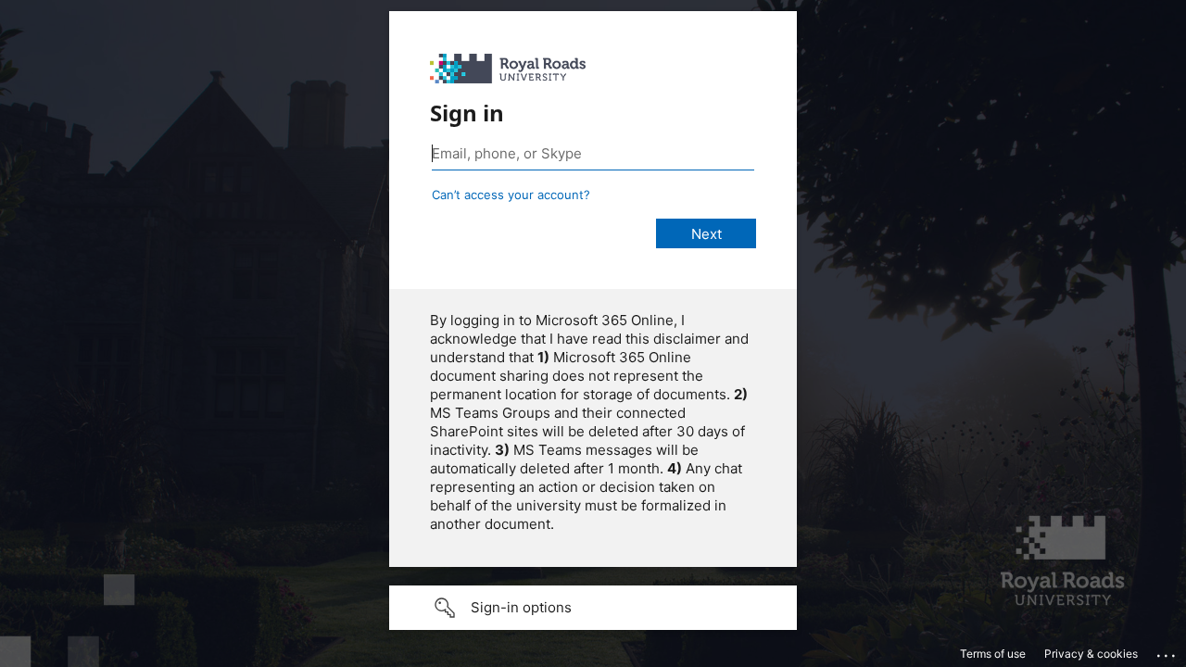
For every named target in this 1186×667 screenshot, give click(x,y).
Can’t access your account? (511, 194)
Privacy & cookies (1091, 654)
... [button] (1167, 651)
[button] (593, 607)
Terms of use (993, 654)
